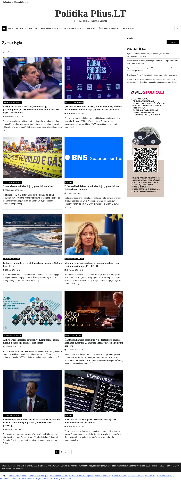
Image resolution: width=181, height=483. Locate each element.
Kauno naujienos (26, 478)
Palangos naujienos (62, 478)
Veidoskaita (150, 475)
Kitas (70, 452)
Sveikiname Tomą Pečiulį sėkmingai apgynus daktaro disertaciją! (152, 75)
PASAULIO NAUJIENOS (73, 28)
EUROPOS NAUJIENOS (50, 28)
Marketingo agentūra (18, 475)
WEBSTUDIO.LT (9, 466)
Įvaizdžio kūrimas (136, 475)
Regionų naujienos (44, 478)
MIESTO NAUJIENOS (16, 28)
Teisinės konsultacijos (38, 475)
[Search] (176, 28)
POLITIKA (33, 28)
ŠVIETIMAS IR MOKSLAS (109, 28)
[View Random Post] (172, 28)
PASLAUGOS (128, 28)
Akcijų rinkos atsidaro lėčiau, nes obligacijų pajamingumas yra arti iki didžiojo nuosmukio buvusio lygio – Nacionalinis (31, 109)
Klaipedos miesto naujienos (81, 475)
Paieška (131, 38)
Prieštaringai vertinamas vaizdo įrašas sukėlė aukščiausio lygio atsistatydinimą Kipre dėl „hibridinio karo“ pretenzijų (32, 422)
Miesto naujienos (102, 475)
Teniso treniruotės (165, 475)
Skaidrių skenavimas (58, 475)
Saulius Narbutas (119, 475)
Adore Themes (16, 469)
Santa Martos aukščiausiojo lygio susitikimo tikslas (28, 186)
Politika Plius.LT (90, 13)
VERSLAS (91, 28)
